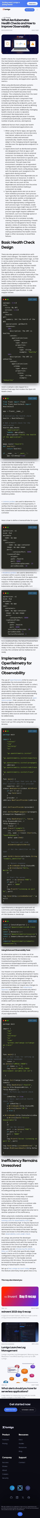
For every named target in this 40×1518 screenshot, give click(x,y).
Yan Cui (4, 1308)
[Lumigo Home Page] (6, 10)
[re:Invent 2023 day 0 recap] (20, 1296)
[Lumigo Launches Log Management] (20, 1332)
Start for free (29, 10)
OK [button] (20, 1514)
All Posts (6, 18)
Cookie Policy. (20, 1509)
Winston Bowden (7, 1344)
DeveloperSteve (6, 30)
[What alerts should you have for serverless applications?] (20, 1373)
